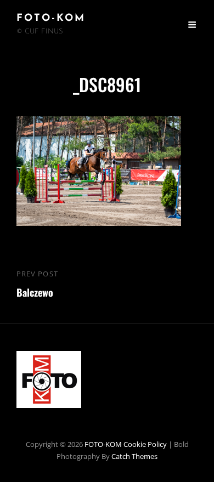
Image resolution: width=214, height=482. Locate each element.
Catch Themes (134, 456)
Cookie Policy (145, 444)
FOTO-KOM (51, 19)
